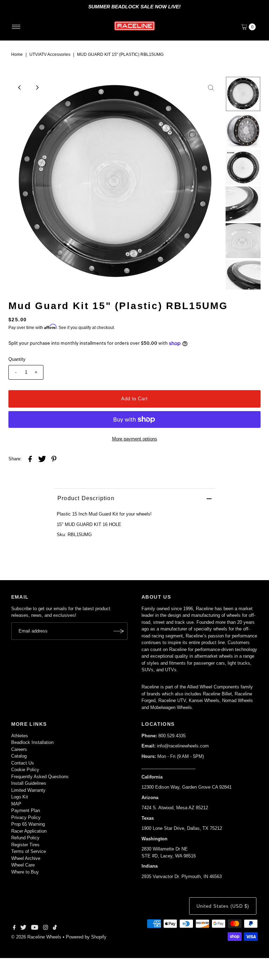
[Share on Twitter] (42, 458)
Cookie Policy (25, 769)
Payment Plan (25, 810)
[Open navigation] (16, 27)
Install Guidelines (28, 783)
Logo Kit (19, 796)
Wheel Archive (25, 858)
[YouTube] (34, 928)
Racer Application (29, 831)
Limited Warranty (28, 790)
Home (17, 54)
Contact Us (22, 763)
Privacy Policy (26, 817)
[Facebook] (14, 928)
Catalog (19, 756)
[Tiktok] (55, 928)
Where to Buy (25, 872)
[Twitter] (23, 928)
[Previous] (19, 87)
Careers (19, 749)
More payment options (134, 438)
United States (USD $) (222, 906)
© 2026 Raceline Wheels (36, 937)
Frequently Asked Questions (40, 776)
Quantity (17, 359)
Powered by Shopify (86, 937)
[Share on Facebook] (30, 458)
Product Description (86, 498)
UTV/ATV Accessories (49, 54)
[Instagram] (45, 928)
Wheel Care (23, 865)
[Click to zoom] (211, 87)
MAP (16, 803)
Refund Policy (25, 837)
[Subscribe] (118, 631)
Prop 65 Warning (28, 824)
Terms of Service (28, 851)
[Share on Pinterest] (54, 458)
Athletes (19, 735)
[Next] (36, 87)
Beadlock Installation (32, 742)
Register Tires (25, 844)
